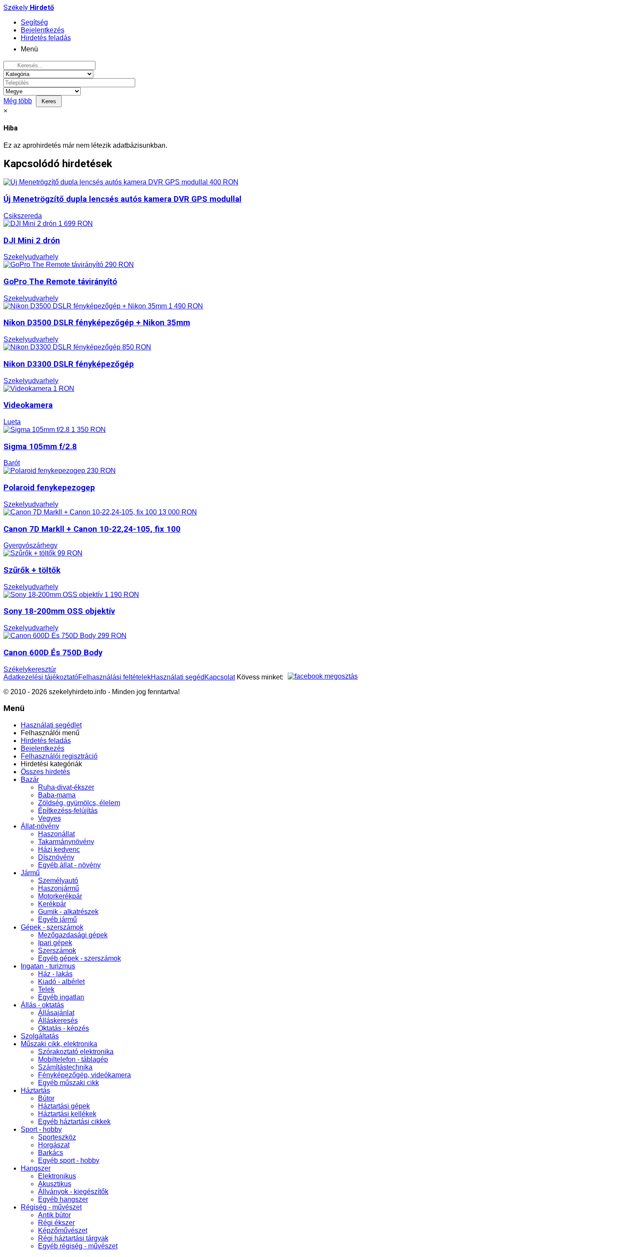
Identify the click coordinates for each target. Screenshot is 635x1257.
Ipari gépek (55, 942)
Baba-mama (57, 795)
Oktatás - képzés (63, 1028)
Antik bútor (54, 1215)
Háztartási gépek (64, 1106)
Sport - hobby (41, 1129)
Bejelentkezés (42, 748)
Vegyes (49, 818)
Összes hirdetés (45, 771)
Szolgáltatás (40, 1036)
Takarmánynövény (66, 841)
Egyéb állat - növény (69, 865)
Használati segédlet (51, 725)
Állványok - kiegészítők (73, 1191)
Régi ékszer (56, 1222)
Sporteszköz (57, 1137)
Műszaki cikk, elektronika (59, 1044)
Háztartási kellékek (67, 1113)
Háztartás (35, 1090)
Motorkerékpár (60, 896)
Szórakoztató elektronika (76, 1051)
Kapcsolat (219, 677)
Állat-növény (40, 826)
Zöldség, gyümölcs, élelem (79, 802)
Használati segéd (177, 677)
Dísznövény (56, 857)
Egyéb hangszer (63, 1199)
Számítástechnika (65, 1067)
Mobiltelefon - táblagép (73, 1059)
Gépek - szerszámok (52, 927)
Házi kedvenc (59, 849)
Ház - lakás (55, 974)
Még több (17, 101)
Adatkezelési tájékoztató (40, 677)
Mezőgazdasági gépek (73, 935)
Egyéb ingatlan (61, 997)
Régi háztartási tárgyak (73, 1238)
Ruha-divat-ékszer (66, 787)
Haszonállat (56, 834)
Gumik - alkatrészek (68, 911)
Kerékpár (52, 904)
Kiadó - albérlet (61, 981)
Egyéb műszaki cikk (68, 1082)
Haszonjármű (58, 888)
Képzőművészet (62, 1230)
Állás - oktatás (42, 1005)
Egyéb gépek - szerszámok (79, 958)
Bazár (30, 779)
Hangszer (36, 1168)
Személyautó (58, 880)
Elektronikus (57, 1176)
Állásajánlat (56, 1012)
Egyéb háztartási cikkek (74, 1121)
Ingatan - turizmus (48, 966)
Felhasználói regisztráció (59, 756)
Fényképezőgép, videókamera (84, 1075)
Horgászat (54, 1145)
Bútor (46, 1098)
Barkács (50, 1152)
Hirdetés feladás (46, 740)
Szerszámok (57, 950)
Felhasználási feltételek (114, 677)
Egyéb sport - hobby (68, 1160)
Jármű (30, 872)
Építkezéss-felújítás (68, 810)
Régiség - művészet (51, 1207)
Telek (46, 989)
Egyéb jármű (57, 919)
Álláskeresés (58, 1020)
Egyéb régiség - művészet (77, 1246)
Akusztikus (54, 1183)
